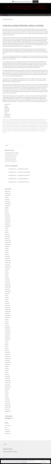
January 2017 (7, 354)
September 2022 (8, 226)
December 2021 (8, 240)
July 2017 (6, 342)
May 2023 (6, 209)
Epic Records (24, 123)
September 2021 (8, 244)
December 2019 (8, 285)
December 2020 (8, 260)
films (30, 123)
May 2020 (6, 274)
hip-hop (23, 125)
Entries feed (7, 429)
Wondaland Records (31, 130)
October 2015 (7, 384)
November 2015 (8, 382)
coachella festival (38, 120)
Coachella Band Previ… (12, 172)
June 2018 (7, 321)
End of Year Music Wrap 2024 (10, 156)
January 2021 (7, 258)
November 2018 (8, 311)
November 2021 (8, 242)
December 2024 (8, 193)
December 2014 (8, 405)
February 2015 (7, 401)
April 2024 (6, 197)
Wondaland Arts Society (23, 130)
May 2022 (6, 230)
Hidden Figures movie (17, 125)
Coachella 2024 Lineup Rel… (23, 168)
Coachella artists (17, 120)
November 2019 (8, 287)
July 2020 (6, 270)
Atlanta (27, 119)
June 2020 (7, 272)
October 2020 (7, 264)
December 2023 (8, 203)
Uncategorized (11, 119)
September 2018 (8, 315)
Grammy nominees (41, 123)
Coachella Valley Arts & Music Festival (19, 122)
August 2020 (7, 268)
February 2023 (7, 215)
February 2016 (7, 376)
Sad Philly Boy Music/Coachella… (24, 172)
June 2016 (7, 368)
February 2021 (7, 256)
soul (39, 129)
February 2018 (7, 327)
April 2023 (6, 211)
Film (27, 123)
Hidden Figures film (9, 125)
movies (41, 126)
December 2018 (8, 309)
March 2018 (7, 325)
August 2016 (7, 364)
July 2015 (6, 390)
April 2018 (6, 323)
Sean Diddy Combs (16, 129)
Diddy (14, 123)
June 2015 (7, 392)
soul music (42, 129)
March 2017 (7, 350)
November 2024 (8, 195)
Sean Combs (10, 129)
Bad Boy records (32, 119)
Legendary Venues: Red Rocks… (24, 175)
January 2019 (7, 307)
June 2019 (7, 297)
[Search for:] (47, 14)
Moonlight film (27, 126)
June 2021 (7, 248)
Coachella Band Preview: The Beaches (12, 152)
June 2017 (7, 344)
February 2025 (7, 191)
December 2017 (8, 331)
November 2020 (8, 262)
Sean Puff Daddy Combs (33, 129)
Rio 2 (6, 129)
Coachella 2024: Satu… (12, 168)
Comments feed (8, 431)
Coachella (41, 119)
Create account (7, 425)
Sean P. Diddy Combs (24, 129)
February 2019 (7, 305)
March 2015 (7, 399)
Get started (36, 1)
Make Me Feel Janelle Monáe (11, 126)
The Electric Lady (15, 130)
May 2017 (6, 346)
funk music (35, 123)
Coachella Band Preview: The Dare (11, 154)
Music (7, 119)
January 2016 (7, 378)
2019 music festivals (22, 119)
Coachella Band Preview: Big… (24, 181)
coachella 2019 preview (9, 120)
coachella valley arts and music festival (34, 122)
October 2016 (7, 360)
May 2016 (6, 370)
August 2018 (7, 317)
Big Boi (37, 119)
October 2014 (7, 409)
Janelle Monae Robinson (34, 125)
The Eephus (9, 130)
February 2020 (7, 281)
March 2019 (7, 303)
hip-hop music (27, 125)
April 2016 (6, 372)
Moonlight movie (34, 126)
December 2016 (8, 356)
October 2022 (7, 224)
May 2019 (6, 299)
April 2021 (6, 252)
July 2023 (6, 207)
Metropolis (19, 126)
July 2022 (6, 228)
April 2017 (6, 348)
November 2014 (8, 407)
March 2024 (7, 199)
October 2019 (7, 289)
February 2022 (7, 236)
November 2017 (8, 333)
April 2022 (6, 232)
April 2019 (6, 301)
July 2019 (6, 295)
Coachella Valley (9, 122)
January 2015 (7, 403)
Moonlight (23, 126)
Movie (38, 126)
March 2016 (7, 374)
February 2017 (7, 352)
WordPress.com (8, 433)
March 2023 (7, 213)
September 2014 (8, 411)
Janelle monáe (42, 125)
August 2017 (7, 340)
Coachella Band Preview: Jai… (24, 178)
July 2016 (6, 366)
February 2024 (7, 201)
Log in (6, 427)
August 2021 (7, 246)
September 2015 (8, 386)
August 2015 (7, 388)
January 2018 (7, 329)
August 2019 (7, 293)
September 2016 (8, 362)
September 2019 (8, 291)
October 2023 (7, 205)
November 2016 (8, 358)
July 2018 (6, 319)
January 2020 (7, 283)
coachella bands (32, 120)
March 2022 (7, 234)
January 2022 (7, 238)
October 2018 (7, 313)
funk (32, 123)
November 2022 (8, 222)
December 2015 (8, 380)
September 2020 (8, 266)
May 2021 (6, 250)
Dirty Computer (18, 123)
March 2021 (7, 254)
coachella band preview (24, 120)
